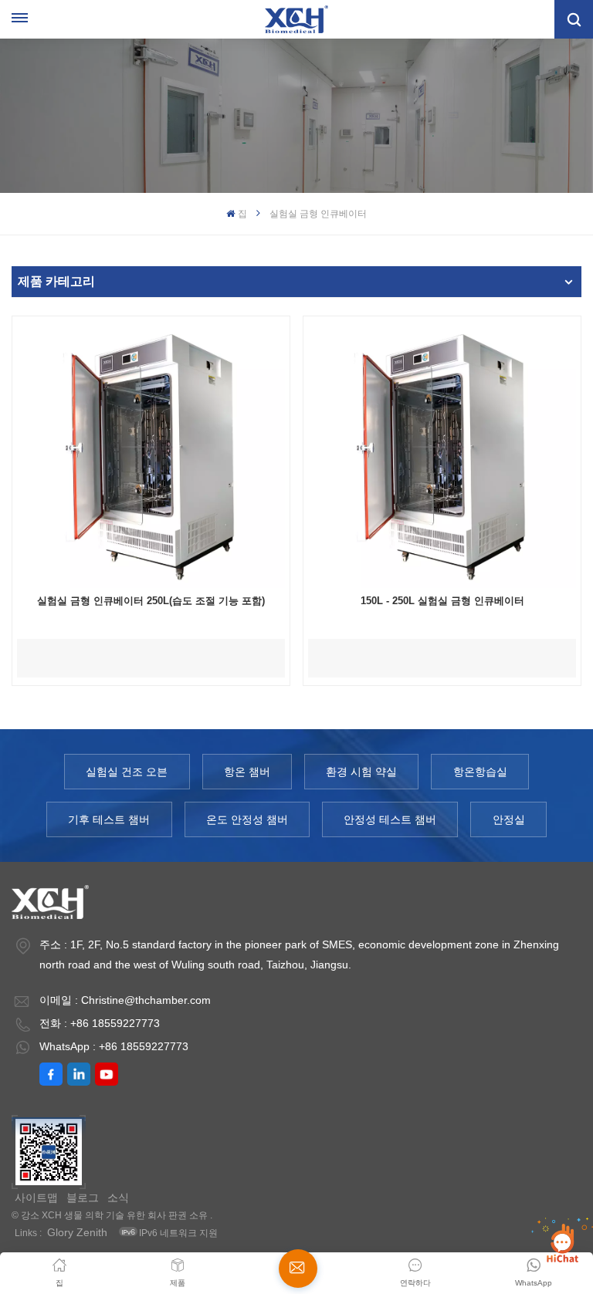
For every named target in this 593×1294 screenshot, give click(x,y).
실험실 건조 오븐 (127, 771)
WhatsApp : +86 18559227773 (113, 1046)
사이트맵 (36, 1197)
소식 (118, 1197)
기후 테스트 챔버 (109, 819)
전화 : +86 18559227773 (99, 1023)
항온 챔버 (247, 771)
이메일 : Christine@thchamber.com (125, 1000)
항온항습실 (480, 771)
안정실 (509, 819)
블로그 (82, 1197)
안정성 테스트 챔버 (390, 819)
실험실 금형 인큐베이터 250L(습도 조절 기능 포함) (151, 600)
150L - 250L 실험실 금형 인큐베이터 (442, 600)
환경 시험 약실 (361, 771)
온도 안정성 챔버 (247, 819)
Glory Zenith (77, 1232)
